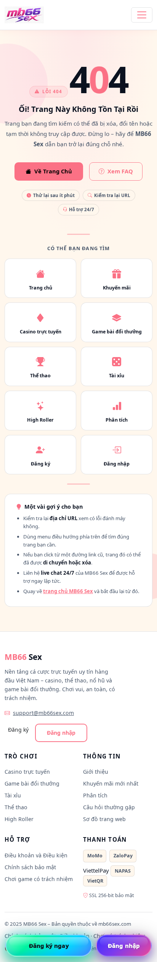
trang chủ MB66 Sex (68, 591)
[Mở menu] (141, 15)
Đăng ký (18, 729)
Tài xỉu (13, 795)
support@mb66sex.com (43, 712)
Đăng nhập (61, 732)
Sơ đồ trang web (104, 819)
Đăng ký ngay (49, 945)
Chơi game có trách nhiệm (39, 879)
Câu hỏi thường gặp (109, 807)
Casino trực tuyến (27, 771)
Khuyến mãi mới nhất (110, 783)
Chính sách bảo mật (30, 867)
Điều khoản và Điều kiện (36, 855)
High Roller (19, 819)
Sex (23, 657)
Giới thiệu (95, 771)
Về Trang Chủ (53, 171)
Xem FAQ (120, 171)
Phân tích (95, 795)
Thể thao (16, 807)
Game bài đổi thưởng (32, 783)
